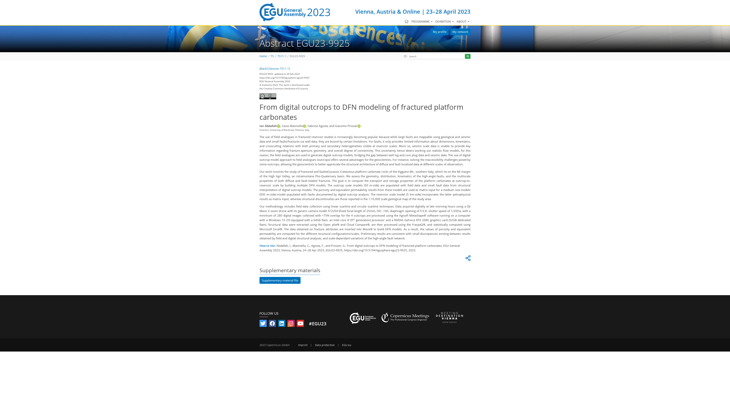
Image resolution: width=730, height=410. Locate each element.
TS (272, 56)
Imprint (303, 345)
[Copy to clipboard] (467, 259)
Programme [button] (420, 21)
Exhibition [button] (443, 21)
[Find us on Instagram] (291, 324)
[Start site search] (468, 56)
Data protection (325, 345)
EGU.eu (346, 345)
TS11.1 (282, 56)
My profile (439, 32)
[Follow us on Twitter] (263, 324)
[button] (405, 56)
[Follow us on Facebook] (272, 324)
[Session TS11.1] (279, 68)
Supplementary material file (280, 280)
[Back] (263, 68)
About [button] (462, 21)
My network (460, 32)
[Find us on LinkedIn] (281, 324)
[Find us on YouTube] (300, 324)
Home (263, 56)
